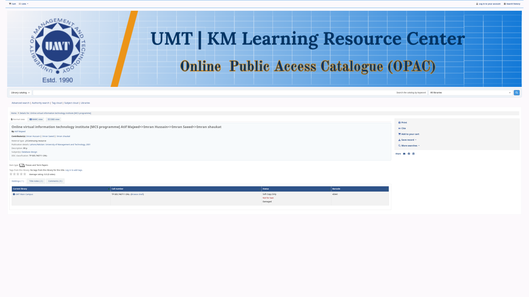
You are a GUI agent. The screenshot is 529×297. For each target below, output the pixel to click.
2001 (88, 144)
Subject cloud (71, 103)
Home (14, 113)
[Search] (517, 92)
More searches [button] (409, 145)
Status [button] (266, 188)
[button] (12, 4)
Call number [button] (117, 188)
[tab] (36, 181)
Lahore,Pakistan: (37, 144)
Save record (408, 140)
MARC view (37, 119)
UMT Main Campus (24, 194)
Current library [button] (20, 188)
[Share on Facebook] (409, 154)
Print (404, 122)
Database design (29, 152)
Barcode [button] (336, 188)
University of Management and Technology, (65, 144)
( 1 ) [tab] (18, 181)
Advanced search (20, 103)
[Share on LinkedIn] (413, 154)
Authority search (40, 103)
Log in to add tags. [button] (74, 170)
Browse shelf (137, 194)
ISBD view (54, 119)
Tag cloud (57, 103)
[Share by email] (404, 154)
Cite (403, 128)
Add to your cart (410, 134)
